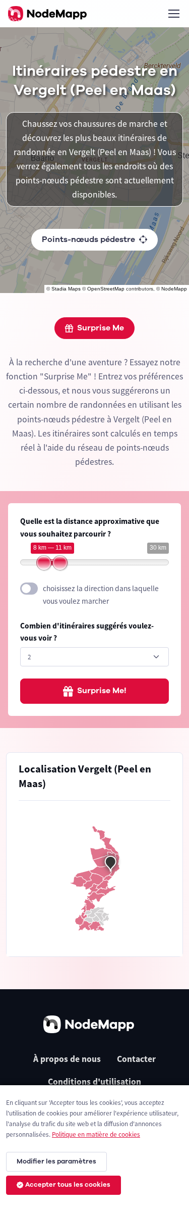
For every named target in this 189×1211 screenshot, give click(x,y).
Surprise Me (100, 327)
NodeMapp (174, 289)
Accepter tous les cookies (67, 1184)
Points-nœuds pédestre (88, 239)
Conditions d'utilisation (94, 1081)
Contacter (136, 1058)
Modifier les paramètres (56, 1161)
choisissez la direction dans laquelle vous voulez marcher (101, 595)
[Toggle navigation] (173, 14)
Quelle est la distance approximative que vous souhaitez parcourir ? (89, 527)
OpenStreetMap (105, 289)
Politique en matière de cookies (96, 1134)
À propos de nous (67, 1058)
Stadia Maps (66, 289)
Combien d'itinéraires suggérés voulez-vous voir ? (87, 632)
